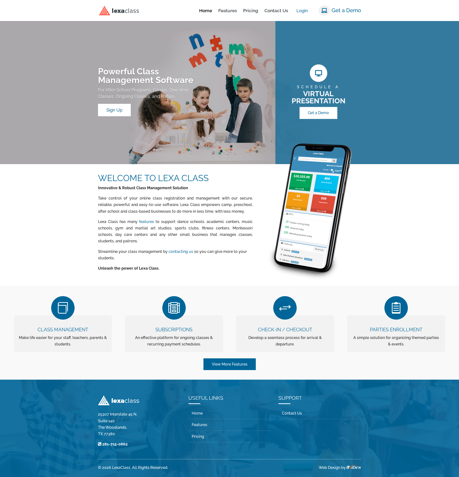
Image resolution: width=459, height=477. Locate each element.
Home (205, 11)
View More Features (229, 364)
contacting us (181, 251)
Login (302, 10)
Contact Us (276, 11)
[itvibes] (354, 467)
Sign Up (114, 109)
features (146, 221)
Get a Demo (345, 10)
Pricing (250, 11)
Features (227, 11)
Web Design (329, 467)
